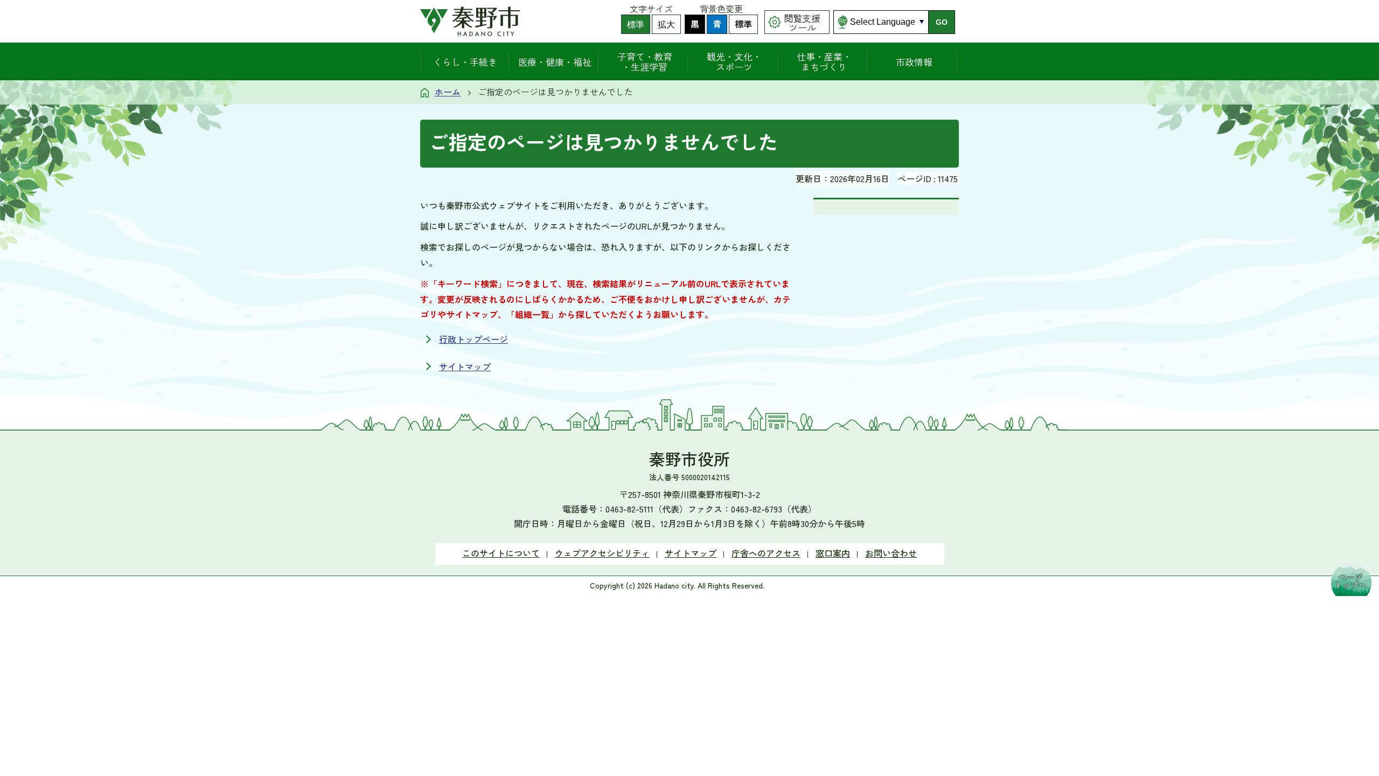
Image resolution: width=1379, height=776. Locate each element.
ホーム (448, 91)
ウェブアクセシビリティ (602, 552)
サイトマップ (465, 366)
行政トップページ (473, 338)
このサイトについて (501, 552)
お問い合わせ (891, 552)
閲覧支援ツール (802, 22)
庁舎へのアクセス (766, 552)
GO (942, 22)
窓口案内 (833, 552)
